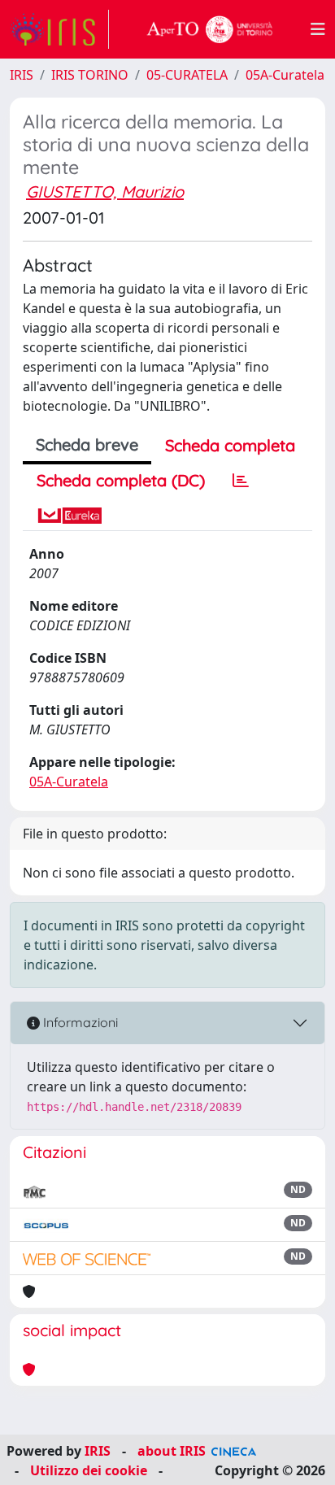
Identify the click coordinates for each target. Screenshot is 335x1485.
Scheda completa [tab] (230, 445)
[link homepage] (59, 29)
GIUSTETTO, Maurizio (105, 191)
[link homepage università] (210, 29)
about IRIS (171, 1451)
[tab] (241, 481)
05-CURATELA (187, 75)
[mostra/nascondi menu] (318, 29)
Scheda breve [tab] (87, 444)
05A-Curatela (285, 75)
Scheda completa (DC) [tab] (121, 480)
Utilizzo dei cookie (88, 1470)
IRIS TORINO (89, 75)
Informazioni (79, 1022)
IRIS (21, 75)
